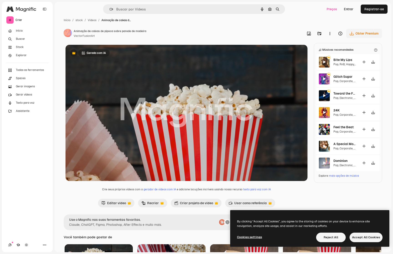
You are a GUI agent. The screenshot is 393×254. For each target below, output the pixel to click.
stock (79, 20)
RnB (342, 64)
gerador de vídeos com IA (160, 189)
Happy (350, 64)
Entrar (348, 9)
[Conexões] (10, 245)
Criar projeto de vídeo (193, 204)
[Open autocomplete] (109, 9)
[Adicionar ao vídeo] (364, 61)
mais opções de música (344, 176)
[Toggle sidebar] (44, 9)
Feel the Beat (343, 127)
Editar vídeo (113, 204)
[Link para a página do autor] (68, 33)
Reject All (331, 237)
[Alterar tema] (26, 245)
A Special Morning (344, 144)
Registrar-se (374, 9)
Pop (335, 64)
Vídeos (92, 20)
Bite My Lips (342, 60)
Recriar (150, 204)
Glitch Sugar (343, 77)
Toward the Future (344, 93)
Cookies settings (249, 237)
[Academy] (18, 245)
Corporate (346, 81)
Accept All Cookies (366, 237)
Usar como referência (248, 204)
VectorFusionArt (84, 36)
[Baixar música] (373, 61)
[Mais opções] (329, 33)
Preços (332, 9)
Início (67, 20)
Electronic (346, 98)
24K (336, 110)
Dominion (340, 161)
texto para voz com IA (257, 189)
